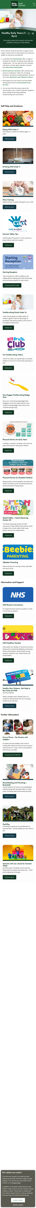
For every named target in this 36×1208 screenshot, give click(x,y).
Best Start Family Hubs (14, 67)
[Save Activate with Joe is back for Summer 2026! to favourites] (30, 847)
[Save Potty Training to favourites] (30, 183)
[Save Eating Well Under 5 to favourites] (30, 113)
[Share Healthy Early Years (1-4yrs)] (33, 33)
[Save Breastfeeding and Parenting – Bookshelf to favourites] (30, 766)
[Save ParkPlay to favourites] (30, 808)
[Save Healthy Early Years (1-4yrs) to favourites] (29, 33)
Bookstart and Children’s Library (21, 77)
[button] (34, 4)
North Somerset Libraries (12, 71)
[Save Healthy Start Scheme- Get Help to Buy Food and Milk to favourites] (30, 672)
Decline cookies (18, 1205)
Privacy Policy (16, 1183)
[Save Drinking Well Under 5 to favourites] (30, 150)
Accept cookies (18, 1200)
